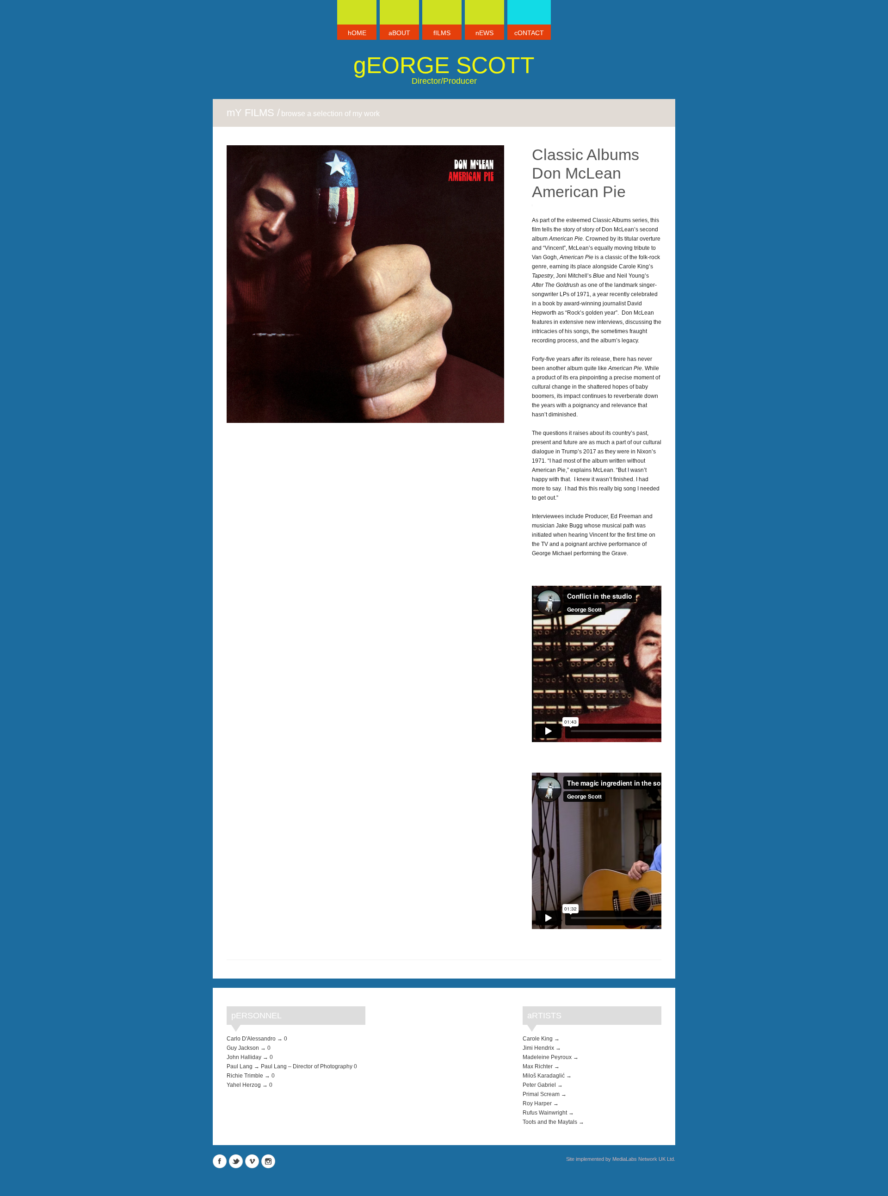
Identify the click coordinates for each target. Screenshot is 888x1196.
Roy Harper (537, 1103)
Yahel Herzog (244, 1085)
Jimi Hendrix (538, 1048)
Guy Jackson (243, 1048)
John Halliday (244, 1057)
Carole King (538, 1038)
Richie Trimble (245, 1075)
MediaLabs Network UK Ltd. (643, 1159)
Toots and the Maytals (550, 1122)
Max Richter (538, 1066)
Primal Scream (541, 1094)
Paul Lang (240, 1066)
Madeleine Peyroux (547, 1057)
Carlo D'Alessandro (251, 1038)
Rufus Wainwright (545, 1112)
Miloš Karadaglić (544, 1075)
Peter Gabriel (539, 1085)
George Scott (444, 65)
